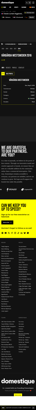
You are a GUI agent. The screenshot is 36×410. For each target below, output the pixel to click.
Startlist (21, 68)
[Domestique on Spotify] (2, 233)
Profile (14, 68)
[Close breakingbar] (33, 407)
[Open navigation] (33, 2)
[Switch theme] (28, 2)
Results (8, 68)
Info (3, 68)
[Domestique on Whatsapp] (28, 233)
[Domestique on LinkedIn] (21, 233)
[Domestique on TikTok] (18, 233)
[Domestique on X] (9, 233)
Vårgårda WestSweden (22, 44)
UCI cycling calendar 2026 (10, 44)
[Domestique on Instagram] (15, 233)
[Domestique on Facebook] (12, 233)
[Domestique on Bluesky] (25, 233)
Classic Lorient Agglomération (14, 14)
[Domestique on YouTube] (6, 233)
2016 (30, 44)
